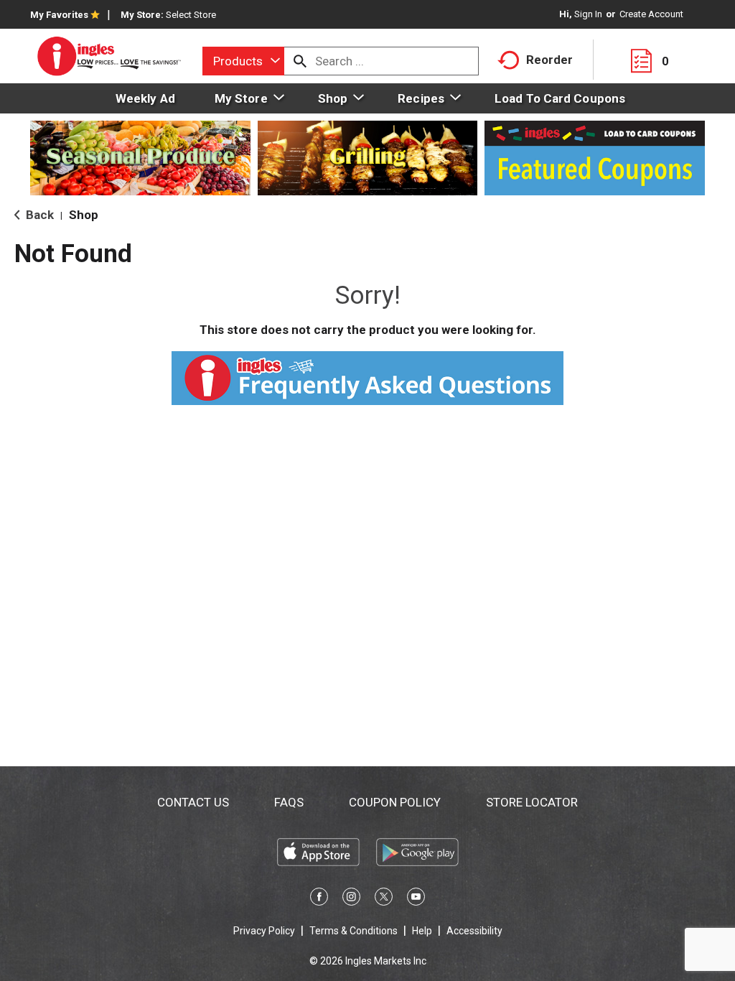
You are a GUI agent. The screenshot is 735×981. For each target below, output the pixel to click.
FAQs (289, 802)
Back (38, 215)
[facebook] (319, 899)
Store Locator (532, 802)
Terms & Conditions (353, 930)
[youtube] (416, 899)
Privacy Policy (264, 930)
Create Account (651, 14)
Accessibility (474, 930)
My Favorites (59, 14)
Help (422, 930)
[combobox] (243, 61)
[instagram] (351, 899)
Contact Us (193, 802)
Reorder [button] (549, 59)
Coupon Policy (395, 802)
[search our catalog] (300, 61)
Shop (83, 215)
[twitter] (384, 899)
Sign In (588, 14)
